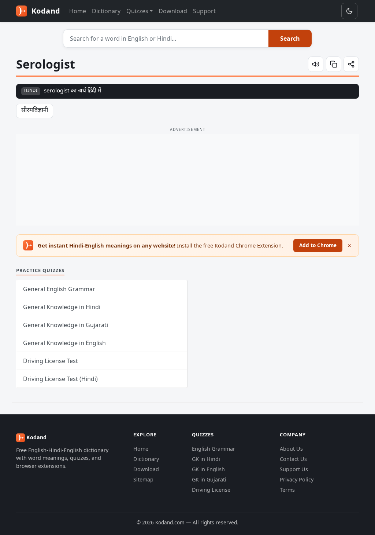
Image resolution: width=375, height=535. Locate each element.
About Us (291, 448)
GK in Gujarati (209, 479)
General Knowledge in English (64, 343)
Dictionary (106, 11)
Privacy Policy (296, 479)
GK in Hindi (206, 458)
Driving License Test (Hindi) (60, 379)
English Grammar (213, 448)
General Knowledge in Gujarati (65, 325)
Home (77, 11)
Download (173, 11)
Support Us (294, 469)
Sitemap (143, 479)
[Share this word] (351, 64)
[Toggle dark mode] (349, 11)
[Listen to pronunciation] (315, 64)
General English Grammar (59, 289)
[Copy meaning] (333, 64)
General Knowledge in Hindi (61, 307)
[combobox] (166, 38)
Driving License (211, 489)
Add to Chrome (318, 245)
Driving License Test (50, 361)
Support (204, 11)
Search (290, 38)
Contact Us (293, 458)
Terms (287, 489)
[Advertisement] (187, 180)
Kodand (44, 11)
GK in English (208, 469)
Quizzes (137, 11)
